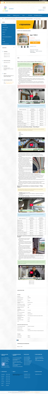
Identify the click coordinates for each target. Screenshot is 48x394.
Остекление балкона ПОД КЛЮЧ (18, 366)
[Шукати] (44, 8)
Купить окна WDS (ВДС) (5, 357)
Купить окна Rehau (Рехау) (5, 359)
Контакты (30, 15)
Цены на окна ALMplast (27, 362)
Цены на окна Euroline (27, 363)
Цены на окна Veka (27, 364)
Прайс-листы (4, 29)
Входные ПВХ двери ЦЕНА (39, 360)
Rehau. (20, 136)
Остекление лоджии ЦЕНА (17, 361)
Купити (35, 42)
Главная (8, 15)
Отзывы (3, 41)
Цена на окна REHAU (27, 358)
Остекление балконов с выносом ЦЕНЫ (16, 359)
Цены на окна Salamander (28, 360)
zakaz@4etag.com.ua (9, 83)
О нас (23, 15)
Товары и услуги (16, 15)
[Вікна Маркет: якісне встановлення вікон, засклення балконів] (5, 11)
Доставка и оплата (38, 15)
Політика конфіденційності (36, 392)
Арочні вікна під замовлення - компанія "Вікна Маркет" (24, 18)
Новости (3, 32)
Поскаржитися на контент (28, 392)
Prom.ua (28, 391)
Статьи (3, 34)
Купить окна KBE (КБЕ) (4, 360)
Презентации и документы (7, 36)
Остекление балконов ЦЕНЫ (17, 357)
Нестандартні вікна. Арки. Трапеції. (10, 18)
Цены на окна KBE (26, 359)
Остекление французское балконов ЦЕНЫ (17, 365)
